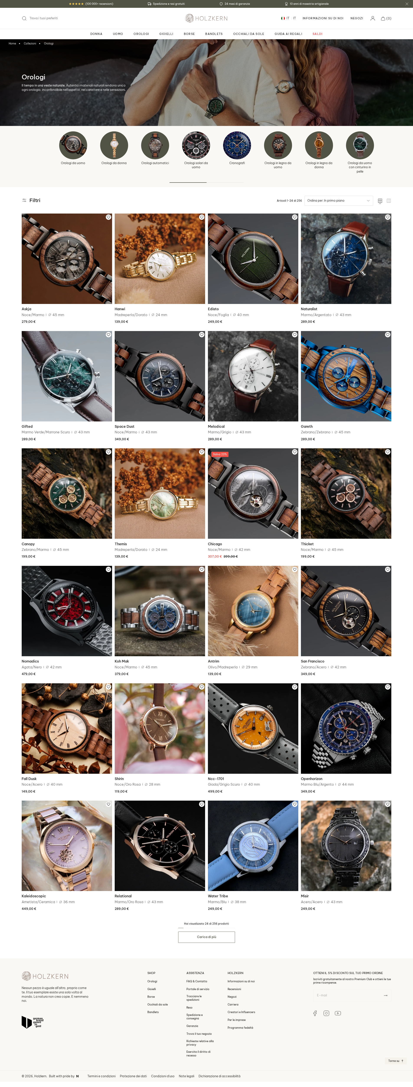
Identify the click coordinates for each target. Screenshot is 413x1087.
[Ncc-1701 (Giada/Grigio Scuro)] (253, 728)
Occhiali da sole (157, 1004)
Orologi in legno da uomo (277, 165)
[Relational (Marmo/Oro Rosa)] (160, 846)
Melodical (216, 426)
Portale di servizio (197, 989)
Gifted (27, 426)
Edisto (213, 309)
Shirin (119, 779)
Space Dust (124, 426)
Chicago (215, 544)
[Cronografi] (237, 145)
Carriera (233, 1004)
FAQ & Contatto (196, 981)
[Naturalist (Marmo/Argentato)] (346, 259)
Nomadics (30, 661)
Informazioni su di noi (241, 981)
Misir (305, 896)
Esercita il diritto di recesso (198, 1053)
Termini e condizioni (101, 1076)
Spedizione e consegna (194, 1016)
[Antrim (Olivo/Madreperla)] (253, 611)
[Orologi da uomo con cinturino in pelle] (360, 145)
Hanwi (120, 309)
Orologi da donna (114, 163)
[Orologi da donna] (114, 145)
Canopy (28, 544)
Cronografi (237, 163)
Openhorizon (311, 779)
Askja (26, 309)
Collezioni (30, 43)
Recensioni (234, 989)
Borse (151, 996)
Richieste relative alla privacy (200, 1042)
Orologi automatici (155, 163)
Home (12, 43)
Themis (121, 544)
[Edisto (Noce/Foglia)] (253, 259)
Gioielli (151, 989)
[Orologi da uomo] (73, 145)
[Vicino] (407, 4)
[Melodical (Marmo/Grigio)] (253, 376)
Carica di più (206, 937)
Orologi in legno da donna (318, 165)
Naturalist (309, 309)
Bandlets (153, 1012)
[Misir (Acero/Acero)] (346, 846)
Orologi (49, 43)
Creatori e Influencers (241, 1012)
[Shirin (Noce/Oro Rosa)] (160, 728)
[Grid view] (388, 200)
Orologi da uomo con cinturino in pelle (360, 167)
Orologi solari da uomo (196, 165)
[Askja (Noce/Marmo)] (67, 259)
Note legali (186, 1076)
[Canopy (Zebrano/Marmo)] (67, 493)
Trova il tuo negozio (199, 1033)
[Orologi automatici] (155, 145)
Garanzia (192, 1026)
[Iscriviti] (385, 995)
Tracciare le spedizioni (194, 998)
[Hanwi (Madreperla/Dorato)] (160, 259)
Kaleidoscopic (34, 896)
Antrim (213, 661)
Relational (123, 896)
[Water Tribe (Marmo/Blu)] (253, 846)
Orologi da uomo (73, 163)
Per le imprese (237, 1019)
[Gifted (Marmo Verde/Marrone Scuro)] (67, 376)
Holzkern (40, 1076)
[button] (386, 18)
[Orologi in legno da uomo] (278, 145)
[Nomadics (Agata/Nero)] (67, 611)
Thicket (307, 544)
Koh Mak (122, 661)
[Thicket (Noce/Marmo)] (346, 493)
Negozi (357, 18)
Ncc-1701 (216, 779)
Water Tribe (218, 896)
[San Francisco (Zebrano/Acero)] (346, 611)
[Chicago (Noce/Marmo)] (253, 493)
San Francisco (312, 661)
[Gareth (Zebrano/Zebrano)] (346, 376)
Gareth (307, 426)
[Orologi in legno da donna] (319, 145)
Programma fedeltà (240, 1027)
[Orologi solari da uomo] (196, 145)
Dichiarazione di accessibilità (219, 1076)
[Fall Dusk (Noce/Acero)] (67, 728)
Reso (189, 1007)
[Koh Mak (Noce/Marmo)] (160, 611)
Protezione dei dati (133, 1076)
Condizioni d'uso (163, 1076)
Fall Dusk (29, 779)
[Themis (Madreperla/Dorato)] (160, 493)
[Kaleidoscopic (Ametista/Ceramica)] (67, 846)
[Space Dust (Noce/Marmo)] (160, 376)
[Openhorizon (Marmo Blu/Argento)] (346, 728)
